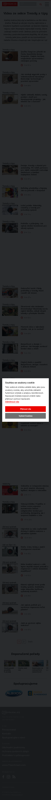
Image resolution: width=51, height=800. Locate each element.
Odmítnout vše (12, 402)
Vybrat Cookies (25, 416)
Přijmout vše (25, 409)
